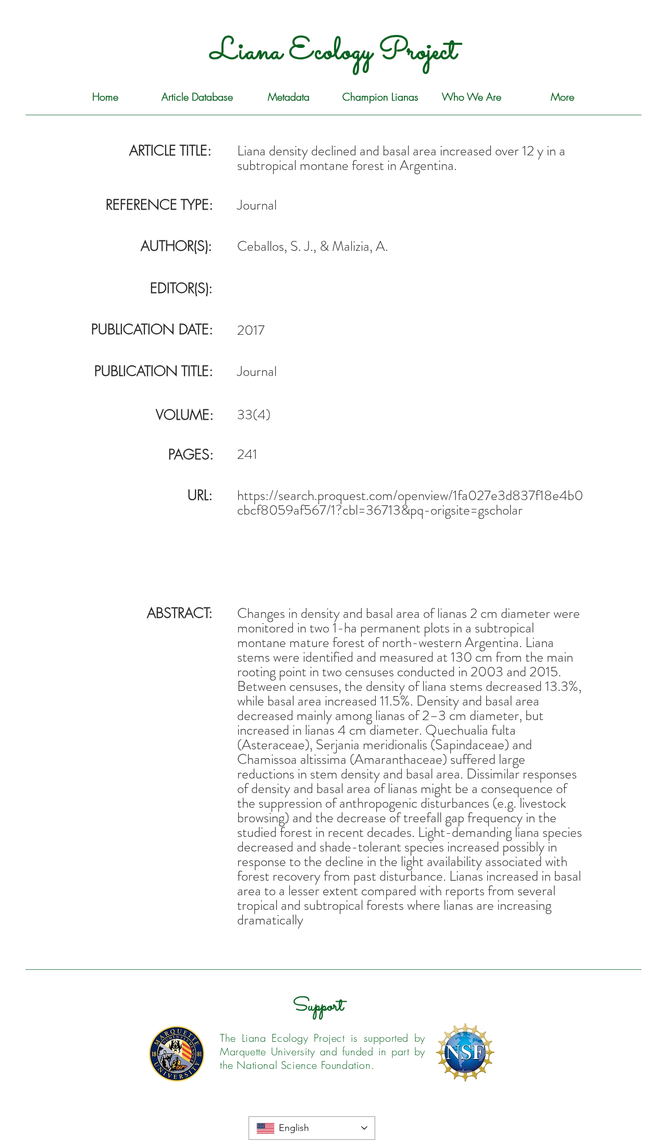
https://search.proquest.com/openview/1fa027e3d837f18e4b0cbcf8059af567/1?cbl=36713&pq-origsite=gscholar (410, 502)
